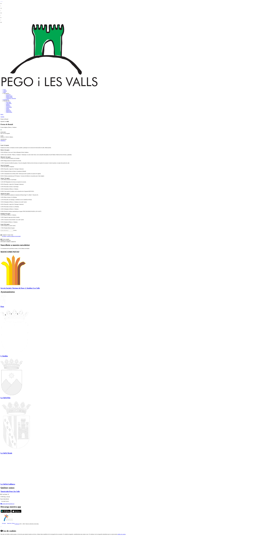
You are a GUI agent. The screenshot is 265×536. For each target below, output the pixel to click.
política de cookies (122, 534)
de (1, 22)
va (1, 8)
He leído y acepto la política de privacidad (11, 236)
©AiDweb (17, 523)
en (1, 12)
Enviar (15, 230)
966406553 (3, 140)
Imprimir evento (4, 121)
